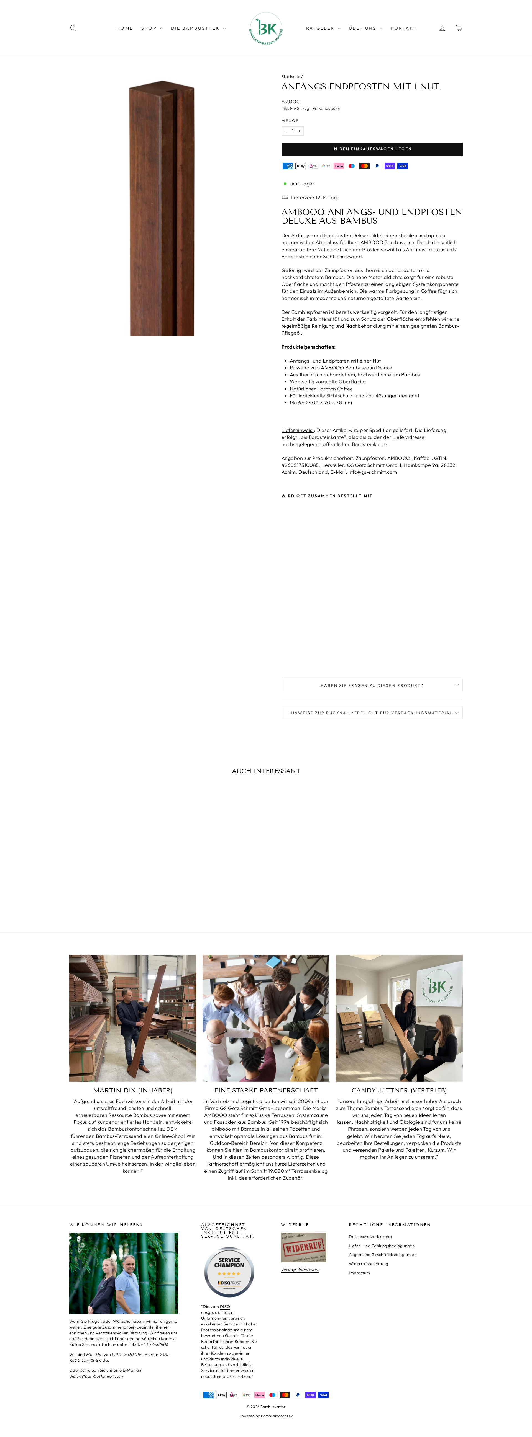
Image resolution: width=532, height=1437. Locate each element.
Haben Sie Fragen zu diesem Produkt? (372, 685)
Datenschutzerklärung (370, 1236)
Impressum (359, 1272)
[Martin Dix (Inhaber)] (132, 1018)
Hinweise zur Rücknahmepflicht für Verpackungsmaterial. (372, 712)
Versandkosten (327, 108)
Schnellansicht (116, 876)
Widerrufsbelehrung (368, 1263)
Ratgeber (321, 28)
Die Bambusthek (196, 28)
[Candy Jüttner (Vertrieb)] (399, 1018)
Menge (290, 120)
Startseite (291, 76)
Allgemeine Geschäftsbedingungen (382, 1254)
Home (125, 28)
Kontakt (404, 28)
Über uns (363, 28)
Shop (149, 28)
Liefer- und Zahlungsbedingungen (382, 1245)
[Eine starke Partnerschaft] (266, 1018)
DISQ (225, 1306)
